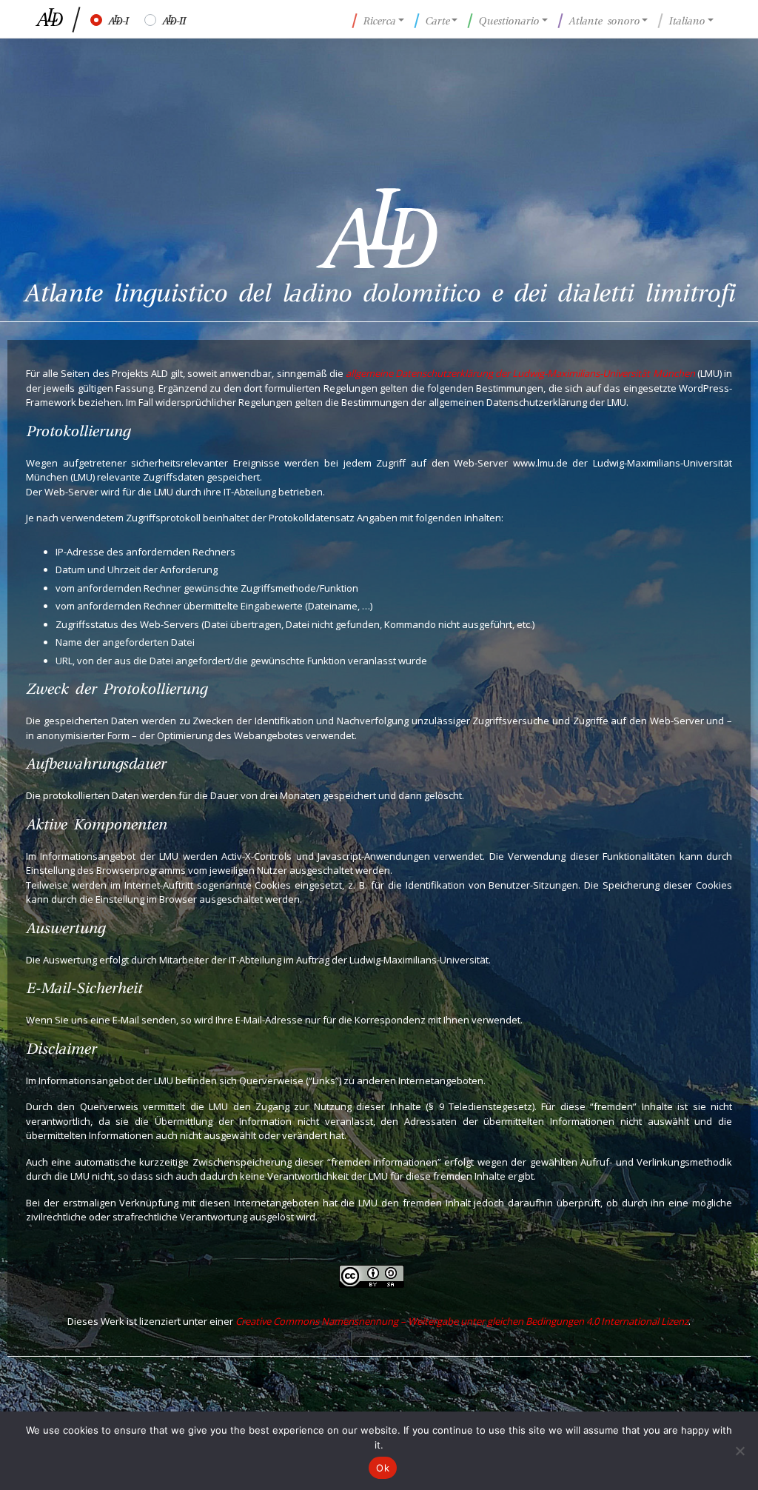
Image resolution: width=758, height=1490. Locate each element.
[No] (739, 1450)
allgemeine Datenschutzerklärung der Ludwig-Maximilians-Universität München (520, 373)
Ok (382, 1468)
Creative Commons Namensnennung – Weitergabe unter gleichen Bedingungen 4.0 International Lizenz (461, 1321)
